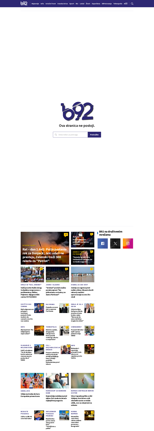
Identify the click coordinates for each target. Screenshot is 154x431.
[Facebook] (103, 243)
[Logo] (24, 4)
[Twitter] (115, 243)
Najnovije (35, 4)
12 (41, 375)
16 (66, 269)
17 (66, 234)
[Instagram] (128, 243)
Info (23, 327)
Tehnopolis (51, 327)
